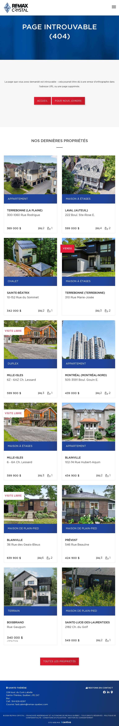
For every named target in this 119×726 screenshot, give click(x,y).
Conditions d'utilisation (54, 718)
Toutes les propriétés (59, 661)
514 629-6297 (18, 701)
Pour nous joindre (68, 101)
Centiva (66, 722)
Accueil (42, 101)
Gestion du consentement (80, 718)
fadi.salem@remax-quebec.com (31, 705)
